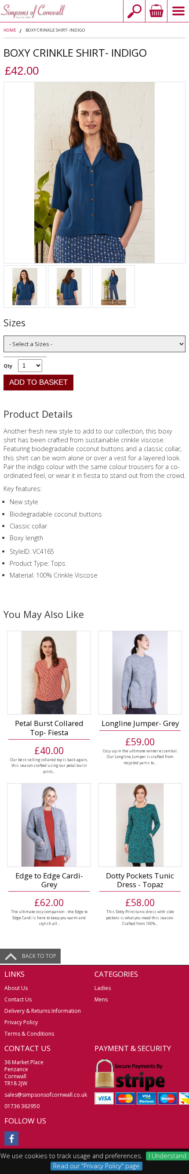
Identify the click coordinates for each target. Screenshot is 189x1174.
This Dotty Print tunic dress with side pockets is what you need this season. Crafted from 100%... (140, 917)
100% (45, 575)
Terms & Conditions (29, 1033)
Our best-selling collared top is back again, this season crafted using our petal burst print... (49, 765)
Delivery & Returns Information (42, 1011)
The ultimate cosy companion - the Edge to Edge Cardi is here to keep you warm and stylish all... (49, 917)
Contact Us (18, 999)
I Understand (167, 1156)
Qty (8, 365)
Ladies (102, 988)
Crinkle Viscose (76, 575)
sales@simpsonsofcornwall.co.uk (45, 1094)
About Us (16, 988)
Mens (101, 999)
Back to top (39, 956)
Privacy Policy (21, 1022)
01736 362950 (22, 1106)
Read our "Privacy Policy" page (96, 1166)
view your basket (156, 11)
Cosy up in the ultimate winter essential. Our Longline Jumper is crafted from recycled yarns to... (140, 756)
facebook (11, 1138)
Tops (58, 563)
